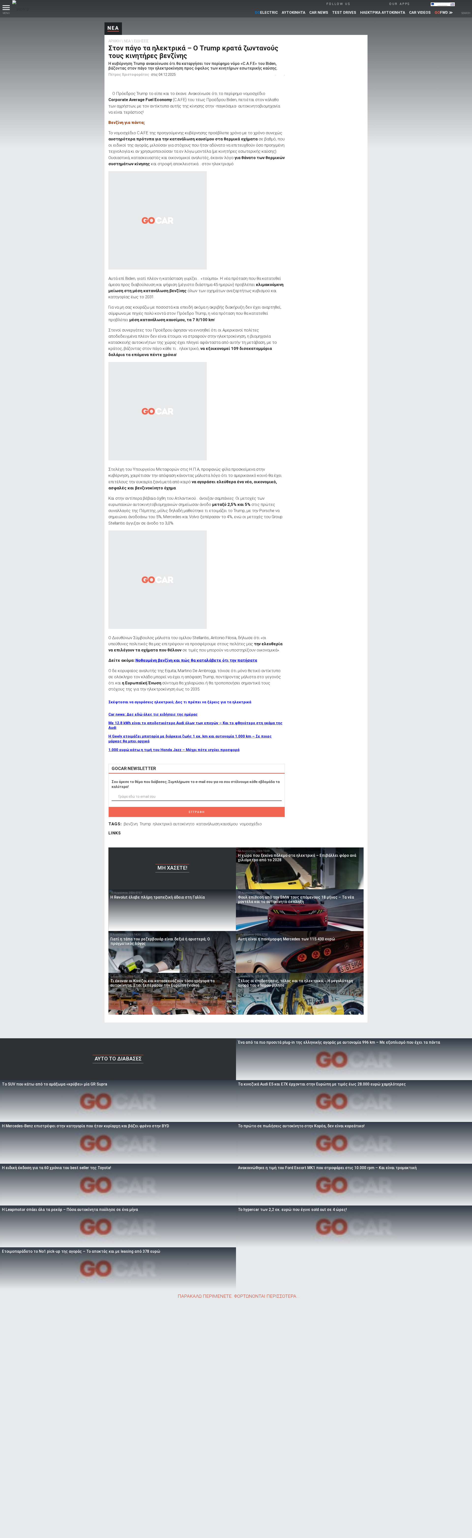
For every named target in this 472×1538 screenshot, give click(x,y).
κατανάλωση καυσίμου (217, 823)
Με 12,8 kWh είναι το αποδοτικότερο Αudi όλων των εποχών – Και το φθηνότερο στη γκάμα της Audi (195, 725)
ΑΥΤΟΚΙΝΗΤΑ (293, 12)
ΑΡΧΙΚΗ (114, 41)
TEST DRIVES (344, 12)
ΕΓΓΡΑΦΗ (197, 812)
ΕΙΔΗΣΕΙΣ (141, 41)
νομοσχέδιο (251, 823)
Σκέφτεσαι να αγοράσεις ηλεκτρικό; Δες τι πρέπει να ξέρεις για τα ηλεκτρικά (179, 702)
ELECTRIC (266, 12)
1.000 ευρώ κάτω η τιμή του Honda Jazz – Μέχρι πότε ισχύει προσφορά (173, 750)
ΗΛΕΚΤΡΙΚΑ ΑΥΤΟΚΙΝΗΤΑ (382, 12)
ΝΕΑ (113, 28)
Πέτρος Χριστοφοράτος (128, 74)
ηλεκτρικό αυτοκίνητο (173, 823)
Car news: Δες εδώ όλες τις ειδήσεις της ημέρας (153, 714)
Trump (145, 823)
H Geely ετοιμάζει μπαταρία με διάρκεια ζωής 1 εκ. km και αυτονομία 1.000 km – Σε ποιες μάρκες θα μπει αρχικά (190, 738)
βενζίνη (131, 823)
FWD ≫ (444, 12)
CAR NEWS (318, 12)
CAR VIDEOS (420, 12)
